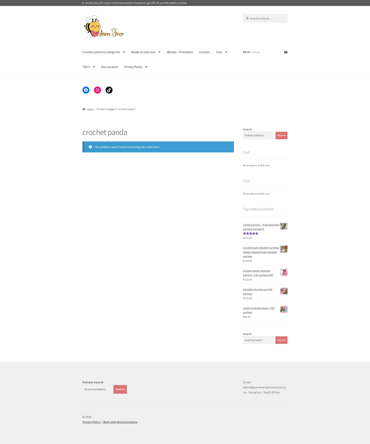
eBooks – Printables (179, 52)
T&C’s (86, 67)
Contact (204, 52)
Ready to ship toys (143, 52)
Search (247, 129)
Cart (219, 52)
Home (90, 109)
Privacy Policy (133, 67)
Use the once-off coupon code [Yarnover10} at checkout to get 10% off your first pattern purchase (136, 3)
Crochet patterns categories (101, 52)
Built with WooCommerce (120, 422)
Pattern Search (92, 382)
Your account (109, 67)
